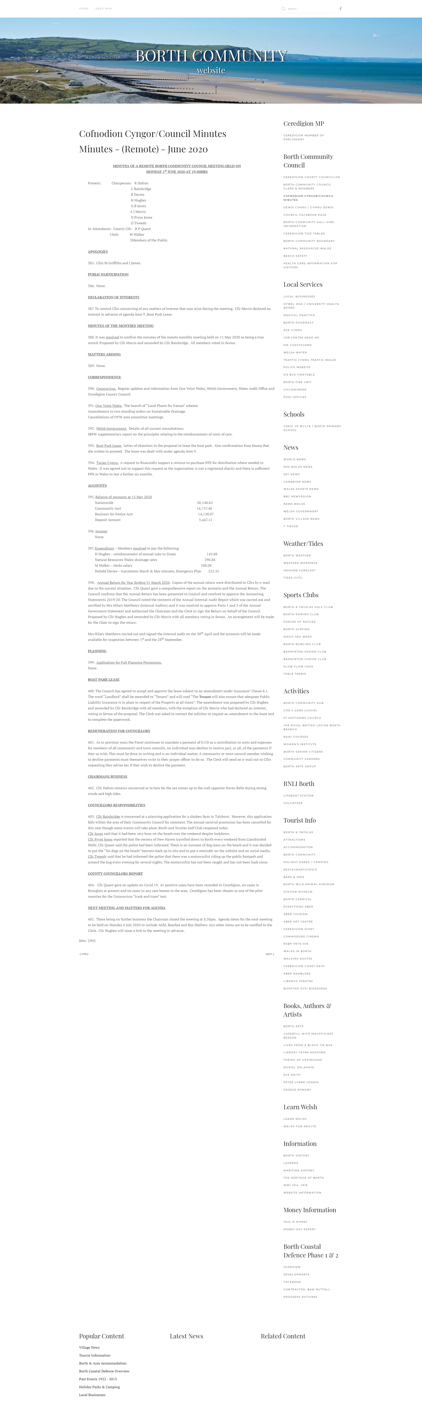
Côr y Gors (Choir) (300, 710)
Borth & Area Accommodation (103, 1363)
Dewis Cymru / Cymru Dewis (309, 207)
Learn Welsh (295, 1118)
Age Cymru (293, 330)
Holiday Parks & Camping (99, 1386)
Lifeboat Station (299, 795)
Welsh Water (295, 352)
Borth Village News (302, 518)
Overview (292, 1267)
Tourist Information (95, 1355)
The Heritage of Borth (304, 1177)
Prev (85, 954)
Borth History (296, 1155)
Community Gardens (302, 758)
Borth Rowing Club (301, 614)
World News (295, 459)
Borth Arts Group (300, 766)
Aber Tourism (296, 914)
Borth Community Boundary (309, 241)
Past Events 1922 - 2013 (98, 1379)
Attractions (295, 839)
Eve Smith (292, 1074)
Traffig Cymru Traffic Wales (310, 359)
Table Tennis (295, 673)
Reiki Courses (296, 736)
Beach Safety (295, 255)
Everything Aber (298, 906)
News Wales (294, 503)
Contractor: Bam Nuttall (307, 1289)
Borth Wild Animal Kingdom (309, 884)
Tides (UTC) (293, 577)
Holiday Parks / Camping (306, 862)
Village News (89, 1347)
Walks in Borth (298, 951)
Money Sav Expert (300, 1229)
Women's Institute (300, 744)
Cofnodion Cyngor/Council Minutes (309, 197)
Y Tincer (291, 526)
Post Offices (295, 397)
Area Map (103, 8)
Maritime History (299, 1170)
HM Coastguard (298, 345)
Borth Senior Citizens (303, 751)
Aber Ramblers (297, 973)
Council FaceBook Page (305, 214)
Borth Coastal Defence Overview (104, 1371)
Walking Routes (298, 958)
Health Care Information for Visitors (310, 265)
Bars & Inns (294, 877)
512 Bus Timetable (299, 374)
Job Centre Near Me (301, 337)
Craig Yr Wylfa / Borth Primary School (312, 428)
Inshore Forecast (300, 570)
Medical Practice (299, 315)
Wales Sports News (301, 489)
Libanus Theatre (298, 981)
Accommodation (298, 847)
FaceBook (292, 1282)
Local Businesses (299, 296)
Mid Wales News (298, 466)
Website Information (303, 1192)
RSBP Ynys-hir (296, 943)
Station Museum (298, 891)
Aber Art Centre (298, 921)
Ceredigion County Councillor (312, 177)
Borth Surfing (297, 629)
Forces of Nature (300, 621)
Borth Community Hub (304, 703)
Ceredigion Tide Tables (304, 233)
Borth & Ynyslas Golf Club (308, 607)
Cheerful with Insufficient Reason (309, 1035)
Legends (291, 1163)
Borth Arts (294, 1026)
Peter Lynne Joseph (301, 1082)
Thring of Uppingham (303, 1059)
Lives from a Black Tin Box (308, 1045)
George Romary (297, 1089)
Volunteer (293, 803)
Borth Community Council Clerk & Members (307, 186)
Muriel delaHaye (299, 1067)
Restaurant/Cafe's (300, 869)
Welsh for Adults (300, 1126)
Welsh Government (301, 511)
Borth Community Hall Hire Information (309, 224)
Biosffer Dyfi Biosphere (305, 988)
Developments (297, 1274)
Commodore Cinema (301, 936)
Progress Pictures (301, 1296)
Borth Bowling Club (302, 644)
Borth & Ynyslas (298, 832)
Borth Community (300, 854)
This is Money (296, 1221)
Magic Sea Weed (298, 636)
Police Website (297, 367)
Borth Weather (297, 555)
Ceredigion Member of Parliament (304, 137)
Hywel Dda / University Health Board (311, 305)
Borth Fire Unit (298, 382)
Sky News (292, 474)
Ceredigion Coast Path (304, 966)
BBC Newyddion (297, 496)
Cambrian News (297, 481)
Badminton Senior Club (305, 651)
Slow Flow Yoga (298, 666)
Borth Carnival (298, 899)
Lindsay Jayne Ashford (305, 1052)
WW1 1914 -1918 (296, 1185)
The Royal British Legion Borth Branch (312, 727)
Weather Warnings (301, 562)
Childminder (295, 389)
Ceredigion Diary (299, 929)
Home (84, 8)
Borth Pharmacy (299, 322)
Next (269, 954)
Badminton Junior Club (305, 659)
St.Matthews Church (302, 717)
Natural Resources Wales (307, 248)
